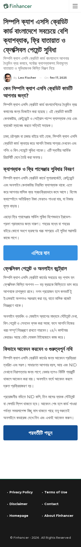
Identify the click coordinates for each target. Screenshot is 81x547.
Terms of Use (55, 492)
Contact (51, 504)
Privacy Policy (21, 492)
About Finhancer (58, 516)
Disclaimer (18, 504)
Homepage (18, 516)
